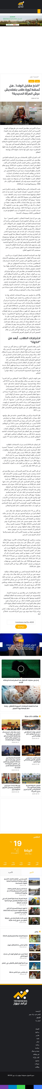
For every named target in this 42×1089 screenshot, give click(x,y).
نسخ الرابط (21, 626)
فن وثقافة (36, 1054)
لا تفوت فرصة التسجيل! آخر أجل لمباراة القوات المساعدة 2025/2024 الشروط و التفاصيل (15, 910)
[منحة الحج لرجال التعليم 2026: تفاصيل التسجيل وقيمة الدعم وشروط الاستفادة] (34, 891)
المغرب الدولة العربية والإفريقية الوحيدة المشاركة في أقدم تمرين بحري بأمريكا (32, 788)
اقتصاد (37, 1029)
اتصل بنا (38, 1020)
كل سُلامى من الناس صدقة (18, 972)
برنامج (37, 1032)
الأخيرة (10, 872)
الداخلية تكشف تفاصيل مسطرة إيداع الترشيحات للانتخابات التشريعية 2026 (21, 646)
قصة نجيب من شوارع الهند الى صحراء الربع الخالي (15, 955)
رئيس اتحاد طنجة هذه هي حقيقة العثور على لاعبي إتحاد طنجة (16, 919)
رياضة (37, 1045)
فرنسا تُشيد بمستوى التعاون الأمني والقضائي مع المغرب (32, 760)
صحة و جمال (35, 1051)
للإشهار (38, 1017)
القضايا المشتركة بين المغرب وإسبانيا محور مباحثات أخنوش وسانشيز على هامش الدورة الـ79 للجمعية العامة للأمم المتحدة (11, 763)
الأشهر (31, 872)
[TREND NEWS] (21, 4)
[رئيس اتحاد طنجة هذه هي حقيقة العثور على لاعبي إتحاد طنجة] (34, 921)
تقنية (37, 1038)
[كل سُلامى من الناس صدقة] (34, 975)
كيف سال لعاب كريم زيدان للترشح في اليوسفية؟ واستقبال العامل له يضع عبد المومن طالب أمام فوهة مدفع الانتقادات (11, 736)
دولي (31, 77)
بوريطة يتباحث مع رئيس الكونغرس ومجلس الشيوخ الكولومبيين (11, 787)
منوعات (37, 1064)
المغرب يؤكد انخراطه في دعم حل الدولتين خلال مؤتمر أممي (32, 734)
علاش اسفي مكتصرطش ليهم (18, 945)
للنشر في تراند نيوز (34, 1014)
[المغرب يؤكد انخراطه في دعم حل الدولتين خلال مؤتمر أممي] (31, 725)
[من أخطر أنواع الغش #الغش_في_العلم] (34, 966)
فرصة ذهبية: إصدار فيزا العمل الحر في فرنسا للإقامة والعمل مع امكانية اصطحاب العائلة (14, 900)
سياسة (31, 81)
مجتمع (37, 1060)
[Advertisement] (21, 50)
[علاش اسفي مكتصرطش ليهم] (34, 948)
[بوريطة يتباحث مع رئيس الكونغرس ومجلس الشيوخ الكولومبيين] (11, 778)
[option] (21, 644)
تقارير (37, 1035)
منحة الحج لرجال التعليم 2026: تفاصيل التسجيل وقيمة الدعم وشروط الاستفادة (17, 890)
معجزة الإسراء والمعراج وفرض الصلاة (15, 935)
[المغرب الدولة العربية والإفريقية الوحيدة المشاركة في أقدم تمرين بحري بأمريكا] (31, 778)
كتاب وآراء (36, 1057)
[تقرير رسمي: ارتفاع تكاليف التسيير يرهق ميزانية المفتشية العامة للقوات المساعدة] (34, 882)
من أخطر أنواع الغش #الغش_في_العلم (15, 963)
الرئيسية (36, 77)
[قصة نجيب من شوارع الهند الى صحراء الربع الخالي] (34, 957)
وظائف (37, 1067)
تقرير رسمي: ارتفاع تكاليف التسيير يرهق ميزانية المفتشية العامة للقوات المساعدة (15, 881)
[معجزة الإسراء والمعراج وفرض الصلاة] (34, 938)
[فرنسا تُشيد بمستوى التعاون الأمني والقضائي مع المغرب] (31, 750)
